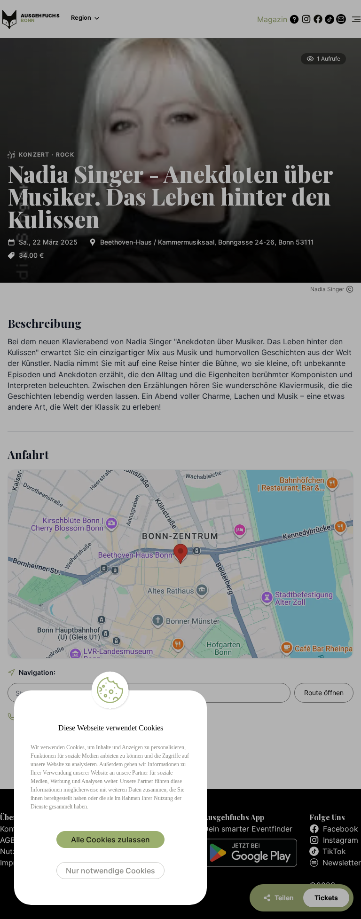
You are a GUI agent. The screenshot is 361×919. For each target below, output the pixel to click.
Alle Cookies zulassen (110, 839)
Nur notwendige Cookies (110, 870)
